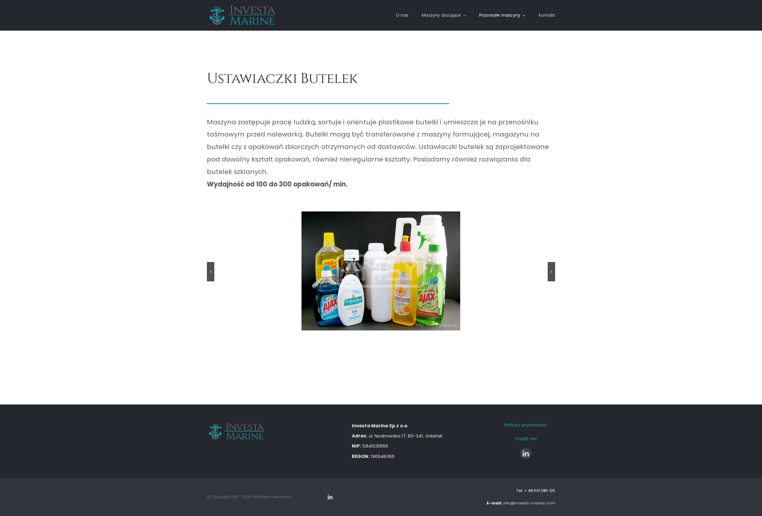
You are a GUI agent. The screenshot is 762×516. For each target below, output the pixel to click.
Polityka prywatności (525, 425)
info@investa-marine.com (529, 503)
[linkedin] (526, 453)
